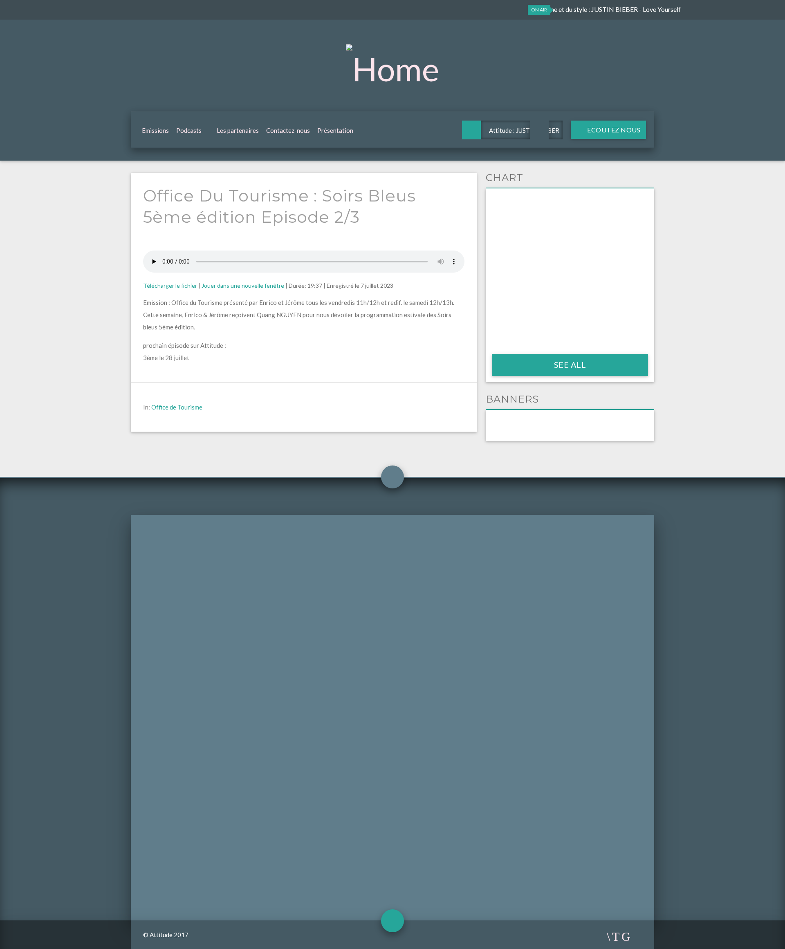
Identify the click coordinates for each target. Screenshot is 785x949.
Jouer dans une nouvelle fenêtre (243, 285)
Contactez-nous (288, 130)
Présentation (335, 130)
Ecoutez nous (613, 130)
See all (570, 364)
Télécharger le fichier (170, 285)
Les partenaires (238, 130)
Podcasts (189, 130)
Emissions (155, 130)
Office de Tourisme (176, 407)
